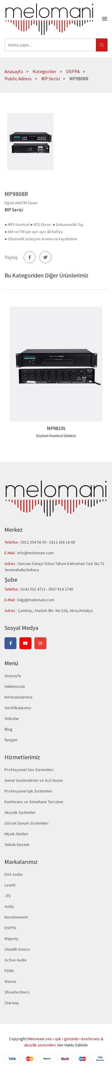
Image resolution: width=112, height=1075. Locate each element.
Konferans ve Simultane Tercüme (33, 801)
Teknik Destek (17, 844)
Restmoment (16, 917)
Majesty (11, 938)
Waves (10, 981)
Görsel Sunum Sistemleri (26, 823)
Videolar (11, 718)
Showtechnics (17, 992)
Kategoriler (44, 71)
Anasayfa (13, 71)
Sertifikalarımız (17, 707)
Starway (11, 1002)
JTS (7, 895)
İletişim (10, 740)
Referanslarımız (18, 697)
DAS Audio (13, 874)
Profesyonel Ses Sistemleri (28, 769)
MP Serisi (50, 78)
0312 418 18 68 (62, 542)
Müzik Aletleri (16, 834)
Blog (8, 729)
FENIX (9, 970)
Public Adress (18, 78)
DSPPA (73, 71)
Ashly (9, 906)
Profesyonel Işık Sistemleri (28, 791)
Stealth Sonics (17, 949)
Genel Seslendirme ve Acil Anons (33, 780)
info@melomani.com (35, 552)
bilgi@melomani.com (35, 599)
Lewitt (10, 885)
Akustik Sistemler (20, 812)
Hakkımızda (14, 686)
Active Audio (15, 960)
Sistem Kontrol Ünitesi (56, 435)
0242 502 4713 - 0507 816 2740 (47, 589)
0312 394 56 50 (34, 542)
